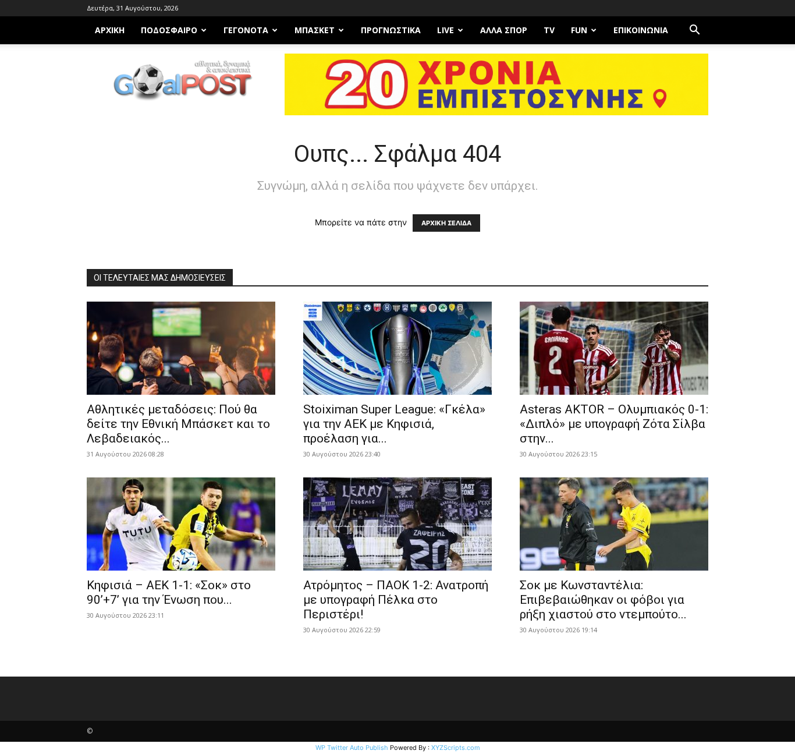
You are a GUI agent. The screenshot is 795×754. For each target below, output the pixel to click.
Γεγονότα (245, 30)
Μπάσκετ (314, 30)
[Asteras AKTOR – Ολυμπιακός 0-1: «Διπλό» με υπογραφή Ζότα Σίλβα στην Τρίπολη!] (614, 348)
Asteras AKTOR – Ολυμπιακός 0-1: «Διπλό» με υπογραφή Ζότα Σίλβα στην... (614, 423)
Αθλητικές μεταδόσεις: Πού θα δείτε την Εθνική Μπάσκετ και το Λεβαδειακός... (178, 423)
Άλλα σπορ (503, 30)
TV (549, 30)
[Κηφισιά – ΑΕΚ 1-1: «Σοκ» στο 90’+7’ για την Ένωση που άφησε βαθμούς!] (181, 524)
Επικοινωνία (640, 30)
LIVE (445, 30)
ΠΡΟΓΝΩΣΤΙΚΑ (391, 30)
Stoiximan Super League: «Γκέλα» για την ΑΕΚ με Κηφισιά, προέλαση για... (394, 423)
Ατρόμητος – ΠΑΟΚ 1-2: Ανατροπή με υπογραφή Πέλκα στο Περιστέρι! (395, 599)
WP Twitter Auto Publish (351, 748)
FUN (579, 30)
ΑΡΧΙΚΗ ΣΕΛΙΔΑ (446, 223)
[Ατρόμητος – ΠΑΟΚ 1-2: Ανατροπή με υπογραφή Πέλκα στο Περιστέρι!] (397, 524)
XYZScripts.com (455, 748)
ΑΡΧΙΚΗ (110, 30)
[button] (694, 31)
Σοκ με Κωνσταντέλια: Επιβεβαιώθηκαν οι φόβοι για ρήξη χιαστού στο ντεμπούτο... (603, 599)
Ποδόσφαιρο (169, 30)
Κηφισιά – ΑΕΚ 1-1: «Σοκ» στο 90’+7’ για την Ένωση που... (169, 592)
